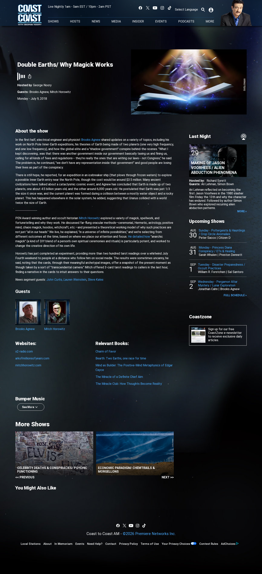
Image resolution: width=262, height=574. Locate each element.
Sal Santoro (235, 272)
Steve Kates (95, 279)
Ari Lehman (208, 184)
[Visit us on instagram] (162, 8)
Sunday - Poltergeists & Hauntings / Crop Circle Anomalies (222, 232)
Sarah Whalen (208, 255)
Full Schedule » (235, 295)
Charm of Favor (106, 351)
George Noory (42, 85)
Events (161, 21)
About (47, 544)
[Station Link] (30, 15)
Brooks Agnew (39, 92)
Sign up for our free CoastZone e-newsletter (225, 331)
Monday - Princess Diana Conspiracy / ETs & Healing (217, 249)
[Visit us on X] (147, 8)
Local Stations (30, 544)
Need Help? (94, 544)
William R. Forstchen (211, 272)
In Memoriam (63, 544)
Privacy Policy (128, 544)
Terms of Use (150, 544)
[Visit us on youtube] (155, 8)
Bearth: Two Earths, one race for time (121, 358)
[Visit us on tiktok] (169, 8)
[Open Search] (203, 10)
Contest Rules (208, 544)
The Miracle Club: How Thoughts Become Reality (129, 384)
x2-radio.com (24, 351)
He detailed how (139, 236)
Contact (110, 544)
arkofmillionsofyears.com (32, 358)
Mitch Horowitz (60, 92)
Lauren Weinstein (75, 279)
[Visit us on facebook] (140, 8)
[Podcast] (244, 137)
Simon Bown (225, 184)
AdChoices (228, 544)
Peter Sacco (207, 238)
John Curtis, (55, 279)
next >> (168, 477)
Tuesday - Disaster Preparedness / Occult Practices (221, 266)
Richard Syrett (216, 180)
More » (242, 211)
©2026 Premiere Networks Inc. (149, 533)
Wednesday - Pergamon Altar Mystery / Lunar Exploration (217, 283)
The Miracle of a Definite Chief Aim (119, 377)
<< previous (25, 477)
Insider (138, 21)
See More (28, 407)
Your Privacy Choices (176, 544)
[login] (211, 9)
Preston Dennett (230, 255)
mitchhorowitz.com (28, 365)
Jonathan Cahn (208, 289)
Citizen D (224, 238)
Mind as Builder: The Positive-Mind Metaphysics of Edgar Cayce (134, 367)
